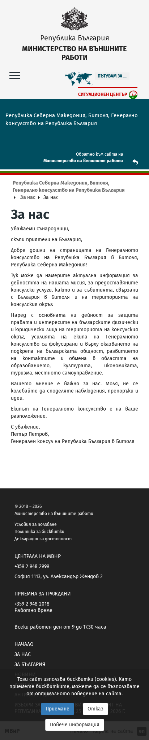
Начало (24, 644)
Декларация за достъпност (43, 538)
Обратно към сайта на (99, 154)
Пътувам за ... (112, 76)
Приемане (57, 709)
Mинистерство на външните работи (83, 160)
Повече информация (74, 725)
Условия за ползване (35, 524)
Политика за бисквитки (39, 531)
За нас (27, 197)
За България (29, 664)
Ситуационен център (102, 94)
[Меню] (14, 75)
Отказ (95, 709)
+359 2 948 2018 (32, 604)
